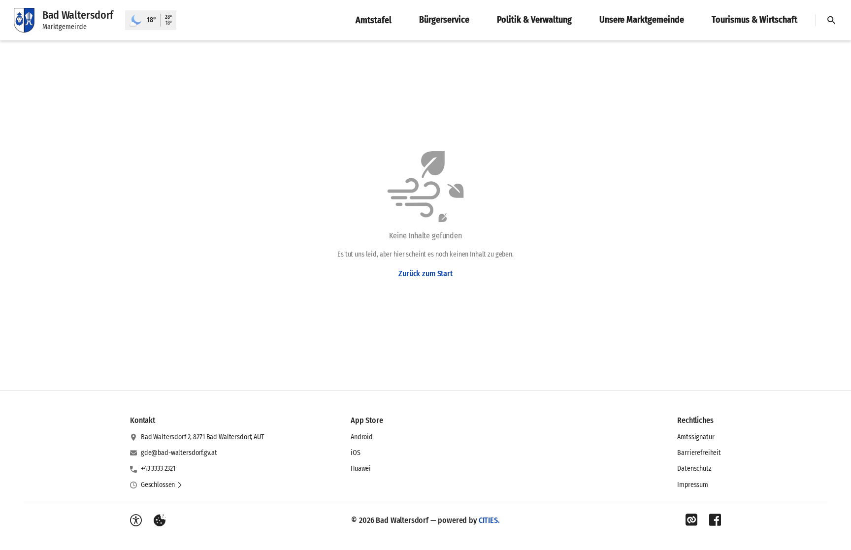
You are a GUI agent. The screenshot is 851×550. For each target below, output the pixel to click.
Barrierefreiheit (699, 453)
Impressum (692, 485)
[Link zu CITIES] (691, 520)
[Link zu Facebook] (715, 520)
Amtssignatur (695, 437)
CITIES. (489, 520)
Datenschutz (694, 468)
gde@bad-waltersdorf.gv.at (179, 453)
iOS (355, 453)
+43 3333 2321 (158, 468)
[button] (162, 485)
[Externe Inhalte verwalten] (159, 520)
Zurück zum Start (425, 273)
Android (362, 437)
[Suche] (831, 20)
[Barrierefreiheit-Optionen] (136, 520)
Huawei (361, 468)
